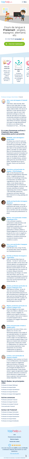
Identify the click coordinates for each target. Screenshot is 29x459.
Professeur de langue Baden (8, 387)
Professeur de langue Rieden (8, 418)
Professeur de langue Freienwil (9, 402)
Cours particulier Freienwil (8, 406)
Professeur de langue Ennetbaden (10, 421)
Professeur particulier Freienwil (9, 399)
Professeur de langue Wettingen (9, 385)
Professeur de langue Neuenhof (9, 391)
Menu (25, 2)
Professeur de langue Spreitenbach (10, 389)
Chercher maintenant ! (16, 44)
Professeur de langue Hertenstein (9, 412)
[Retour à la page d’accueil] (6, 2)
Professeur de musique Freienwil (9, 404)
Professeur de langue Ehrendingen (10, 414)
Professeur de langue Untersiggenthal (11, 394)
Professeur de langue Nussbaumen (10, 416)
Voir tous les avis (14, 453)
